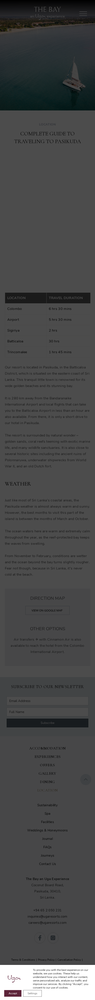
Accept (13, 993)
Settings (32, 993)
